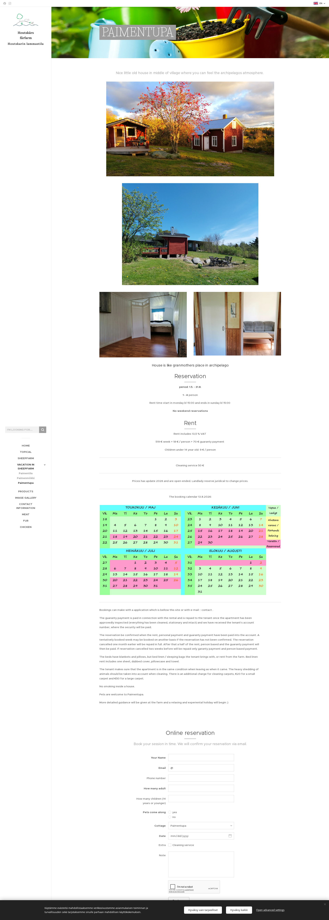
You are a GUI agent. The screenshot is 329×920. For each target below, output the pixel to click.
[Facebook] (5, 3)
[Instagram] (10, 3)
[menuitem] (25, 446)
